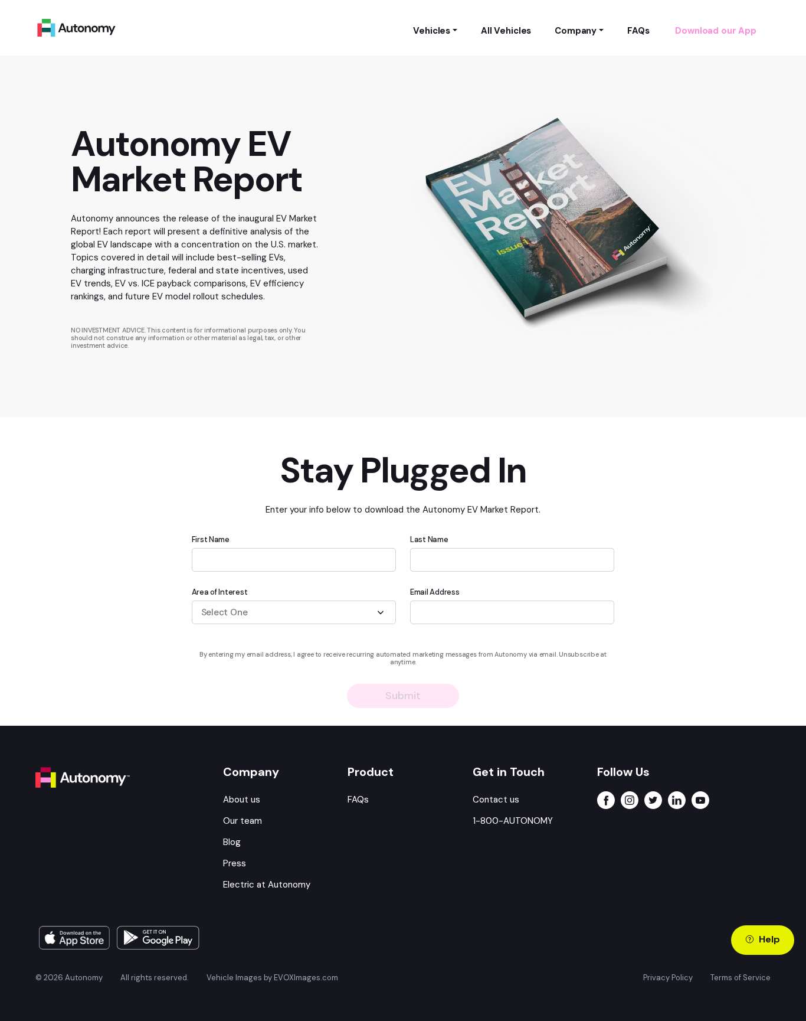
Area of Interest (220, 592)
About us (241, 799)
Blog (232, 842)
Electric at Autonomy (266, 884)
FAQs (358, 799)
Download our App (715, 31)
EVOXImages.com (306, 978)
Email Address (435, 592)
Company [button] (576, 31)
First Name (211, 539)
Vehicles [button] (431, 31)
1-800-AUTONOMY (513, 821)
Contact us (496, 799)
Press (234, 863)
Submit (403, 696)
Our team (242, 821)
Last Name (429, 539)
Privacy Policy (668, 978)
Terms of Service (740, 978)
